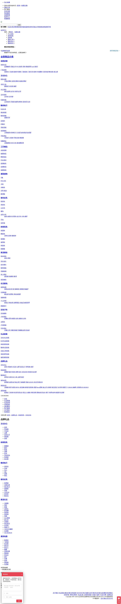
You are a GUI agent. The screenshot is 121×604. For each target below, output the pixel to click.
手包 (2, 219)
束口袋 (56, 71)
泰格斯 (23, 382)
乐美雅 (78, 387)
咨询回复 (10, 35)
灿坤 (53, 392)
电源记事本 (22, 81)
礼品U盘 (10, 27)
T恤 (23, 27)
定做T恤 (66, 594)
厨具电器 (3, 390)
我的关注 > (11, 41)
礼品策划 (62, 593)
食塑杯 (3, 242)
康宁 (47, 392)
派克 (5, 367)
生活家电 (4, 283)
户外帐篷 (3, 325)
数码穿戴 (3, 115)
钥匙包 (9, 216)
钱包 (5, 216)
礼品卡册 (103, 594)
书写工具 (3, 84)
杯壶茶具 (4, 227)
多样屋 (26, 387)
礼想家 (62, 392)
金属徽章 (7, 66)
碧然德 (31, 387)
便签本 (20, 101)
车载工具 (7, 330)
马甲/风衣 (4, 190)
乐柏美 (49, 387)
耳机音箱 (3, 127)
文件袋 (11, 96)
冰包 (24, 318)
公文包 (3, 208)
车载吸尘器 (21, 330)
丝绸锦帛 (3, 163)
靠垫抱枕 (3, 268)
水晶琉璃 (3, 150)
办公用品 (3, 89)
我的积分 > (11, 43)
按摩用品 (16, 302)
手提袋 (12, 101)
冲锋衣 (3, 187)
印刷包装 (3, 100)
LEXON (31, 382)
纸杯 (34, 71)
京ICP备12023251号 (107, 598)
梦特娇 (28, 367)
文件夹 (6, 96)
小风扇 (11, 137)
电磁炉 (26, 289)
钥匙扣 (6, 71)
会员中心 (3, 30)
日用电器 (3, 292)
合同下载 (92, 593)
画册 (16, 101)
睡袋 (13, 318)
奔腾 (50, 392)
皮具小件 (3, 214)
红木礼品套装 (5, 341)
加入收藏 (7, 2)
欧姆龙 (6, 392)
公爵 (18, 367)
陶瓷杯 (3, 234)
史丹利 (60, 387)
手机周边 (3, 136)
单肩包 (3, 204)
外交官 (36, 382)
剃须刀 (6, 302)
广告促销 (3, 70)
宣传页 (25, 101)
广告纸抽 (24, 71)
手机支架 (16, 137)
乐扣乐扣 (24, 372)
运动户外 (4, 310)
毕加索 (9, 367)
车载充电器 (13, 330)
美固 (34, 387)
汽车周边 (3, 328)
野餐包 (6, 318)
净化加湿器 (17, 294)
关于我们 (7, 410)
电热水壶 (7, 289)
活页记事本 (15, 81)
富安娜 (22, 387)
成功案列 (7, 406)
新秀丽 (6, 382)
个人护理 (3, 301)
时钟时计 (13, 132)
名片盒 (12, 91)
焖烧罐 (3, 249)
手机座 (6, 137)
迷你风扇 (24, 132)
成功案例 (104, 593)
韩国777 (64, 387)
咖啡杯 (14, 235)
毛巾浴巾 (3, 261)
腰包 (2, 211)
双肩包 (30, 27)
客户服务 (7, 408)
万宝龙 (14, 367)
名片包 (19, 216)
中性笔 (11, 86)
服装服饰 (4, 174)
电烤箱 (21, 289)
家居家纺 (4, 252)
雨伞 (5, 258)
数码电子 (4, 105)
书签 (23, 66)
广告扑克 (30, 71)
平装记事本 (7, 81)
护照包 (14, 216)
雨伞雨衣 (3, 256)
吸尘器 (6, 294)
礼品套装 (4, 334)
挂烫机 (11, 294)
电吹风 (11, 302)
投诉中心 (7, 16)
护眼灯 (3, 124)
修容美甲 (27, 302)
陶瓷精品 (3, 157)
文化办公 (4, 75)
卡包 (22, 216)
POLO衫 (3, 181)
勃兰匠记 (54, 387)
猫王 (22, 377)
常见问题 (7, 11)
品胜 (19, 377)
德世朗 (57, 392)
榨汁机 (12, 289)
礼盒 (28, 101)
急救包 (20, 318)
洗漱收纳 (3, 271)
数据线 (21, 137)
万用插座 (7, 132)
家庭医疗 (3, 306)
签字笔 (49, 27)
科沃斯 (15, 392)
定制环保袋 (87, 594)
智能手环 (7, 117)
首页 (5, 399)
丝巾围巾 (3, 264)
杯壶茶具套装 (5, 344)
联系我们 (7, 412)
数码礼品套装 (5, 347)
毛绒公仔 (35, 27)
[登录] (18, 5)
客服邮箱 (7, 18)
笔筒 (16, 91)
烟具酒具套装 (5, 357)
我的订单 (7, 7)
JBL (16, 377)
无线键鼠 (7, 143)
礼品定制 (7, 402)
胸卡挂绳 (7, 91)
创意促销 (4, 61)
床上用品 (3, 274)
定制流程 (7, 404)
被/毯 (15, 276)
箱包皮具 (4, 198)
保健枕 (11, 276)
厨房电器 (3, 287)
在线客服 (7, 15)
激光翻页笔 (20, 143)
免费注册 (17, 32)
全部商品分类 (7, 57)
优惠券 (10, 37)
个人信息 (10, 34)
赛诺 (13, 387)
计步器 (18, 132)
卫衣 (2, 184)
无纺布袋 (46, 71)
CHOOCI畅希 (72, 387)
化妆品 (21, 302)
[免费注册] (24, 5)
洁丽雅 (6, 387)
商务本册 (3, 79)
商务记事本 (73, 594)
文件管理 (3, 94)
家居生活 (3, 385)
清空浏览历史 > (114, 50)
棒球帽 (3, 194)
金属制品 (3, 166)
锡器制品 (3, 153)
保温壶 (3, 245)
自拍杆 (3, 121)
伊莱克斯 (33, 392)
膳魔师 (6, 372)
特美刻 (30, 372)
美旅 (27, 382)
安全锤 (27, 330)
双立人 (25, 392)
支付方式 (80, 593)
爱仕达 (20, 392)
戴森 (28, 392)
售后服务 (7, 13)
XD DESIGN (84, 387)
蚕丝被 (6, 276)
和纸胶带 (28, 66)
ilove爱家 (39, 387)
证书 (19, 91)
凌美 (31, 367)
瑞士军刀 (18, 382)
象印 (10, 372)
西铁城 (38, 392)
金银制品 (3, 170)
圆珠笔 (6, 86)
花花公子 (23, 367)
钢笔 (14, 86)
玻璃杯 (3, 239)
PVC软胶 (19, 66)
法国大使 (12, 382)
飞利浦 (11, 392)
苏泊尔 (43, 392)
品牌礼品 (4, 361)
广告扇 (11, 71)
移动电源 (44, 27)
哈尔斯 (34, 372)
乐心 (13, 377)
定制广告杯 (95, 594)
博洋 (10, 387)
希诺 (13, 372)
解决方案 (68, 593)
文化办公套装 (5, 337)
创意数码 (3, 130)
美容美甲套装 (5, 354)
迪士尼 (45, 387)
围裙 (19, 71)
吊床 (16, 318)
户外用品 (3, 316)
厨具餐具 (3, 279)
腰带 (25, 216)
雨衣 (8, 258)
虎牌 (16, 372)
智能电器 (3, 297)
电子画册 (86, 593)
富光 (19, 372)
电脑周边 (3, 141)
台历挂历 (7, 101)
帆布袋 (19, 27)
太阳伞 (3, 322)
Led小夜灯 (34, 66)
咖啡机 (17, 289)
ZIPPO (17, 387)
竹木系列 (3, 160)
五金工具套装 (5, 351)
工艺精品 (4, 147)
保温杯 (26, 27)
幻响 (10, 377)
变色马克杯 (7, 235)
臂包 (10, 318)
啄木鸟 (40, 382)
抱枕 (39, 27)
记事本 (15, 27)
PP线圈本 (39, 71)
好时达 (6, 377)
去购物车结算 (5, 50)
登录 (11, 32)
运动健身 (3, 313)
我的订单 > (11, 39)
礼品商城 (7, 400)
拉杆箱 (3, 223)
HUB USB (13, 143)
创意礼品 (3, 64)
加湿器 (29, 132)
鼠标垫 (15, 71)
